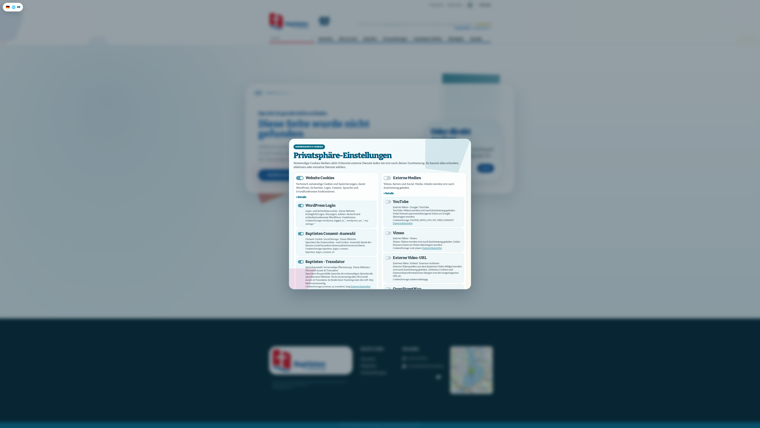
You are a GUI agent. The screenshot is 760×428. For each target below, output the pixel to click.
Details (302, 197)
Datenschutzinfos (360, 286)
